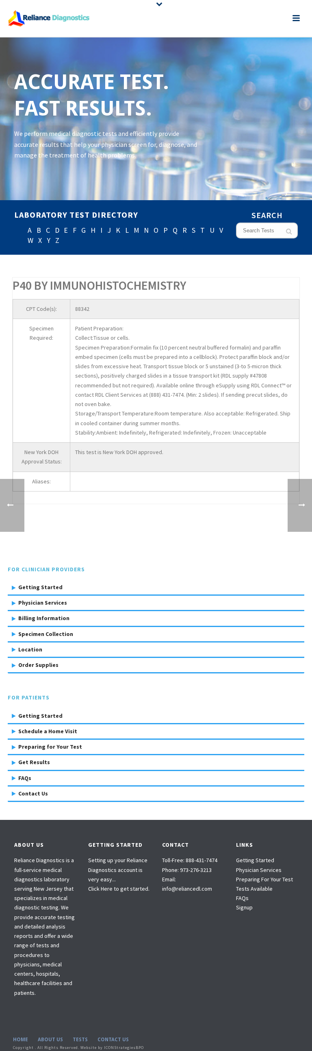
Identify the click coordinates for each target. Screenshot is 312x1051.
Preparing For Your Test (264, 879)
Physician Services (42, 602)
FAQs (24, 778)
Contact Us (33, 793)
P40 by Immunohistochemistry (99, 285)
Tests (80, 1039)
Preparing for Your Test (50, 746)
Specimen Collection (45, 634)
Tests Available (254, 888)
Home (20, 1039)
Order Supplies (38, 665)
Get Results (34, 762)
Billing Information (43, 618)
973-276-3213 (196, 870)
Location (30, 649)
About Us (50, 1039)
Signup (244, 907)
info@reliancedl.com (187, 888)
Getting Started (40, 587)
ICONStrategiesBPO (124, 1047)
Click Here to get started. (119, 888)
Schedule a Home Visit (47, 731)
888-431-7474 (201, 860)
